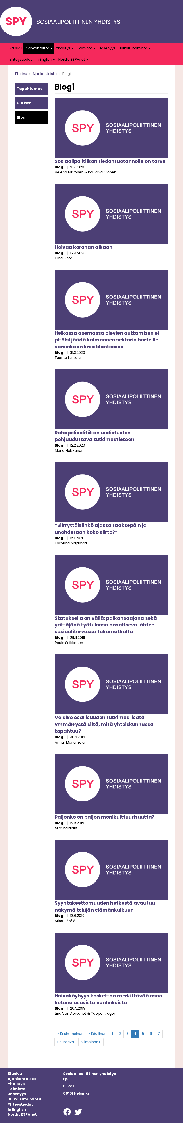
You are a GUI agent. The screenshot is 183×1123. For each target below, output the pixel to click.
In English (43, 59)
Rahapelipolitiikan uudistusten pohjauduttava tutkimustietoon (94, 436)
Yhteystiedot (21, 59)
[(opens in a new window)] (67, 1111)
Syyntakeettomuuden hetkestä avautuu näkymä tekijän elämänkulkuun (105, 906)
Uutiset (24, 103)
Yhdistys (63, 48)
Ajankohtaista (37, 48)
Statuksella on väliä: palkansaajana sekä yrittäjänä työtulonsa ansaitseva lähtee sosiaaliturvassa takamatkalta (106, 625)
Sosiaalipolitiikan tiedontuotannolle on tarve (110, 161)
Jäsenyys (107, 48)
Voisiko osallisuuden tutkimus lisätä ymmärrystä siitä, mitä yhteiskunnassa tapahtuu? (104, 724)
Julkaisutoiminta (133, 48)
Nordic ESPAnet (72, 59)
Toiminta (85, 48)
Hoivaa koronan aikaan (83, 247)
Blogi (22, 117)
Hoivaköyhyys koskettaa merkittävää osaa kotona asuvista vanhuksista (108, 999)
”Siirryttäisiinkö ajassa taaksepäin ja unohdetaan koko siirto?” (101, 528)
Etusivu (16, 48)
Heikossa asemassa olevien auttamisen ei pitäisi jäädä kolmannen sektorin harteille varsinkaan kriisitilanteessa (107, 340)
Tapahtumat (29, 88)
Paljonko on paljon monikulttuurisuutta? (104, 817)
